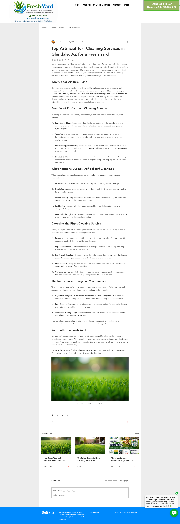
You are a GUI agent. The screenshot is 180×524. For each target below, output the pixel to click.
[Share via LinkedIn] (63, 415)
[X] (46, 512)
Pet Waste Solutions (57, 27)
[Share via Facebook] (52, 415)
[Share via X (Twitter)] (58, 415)
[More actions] (127, 42)
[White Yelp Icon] (53, 512)
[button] (136, 27)
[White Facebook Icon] (49, 512)
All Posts (44, 27)
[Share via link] (68, 415)
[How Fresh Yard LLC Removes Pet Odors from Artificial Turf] (56, 445)
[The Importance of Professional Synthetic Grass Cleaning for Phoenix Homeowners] (124, 445)
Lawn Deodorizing (74, 27)
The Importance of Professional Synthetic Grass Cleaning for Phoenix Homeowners (123, 459)
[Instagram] (43, 512)
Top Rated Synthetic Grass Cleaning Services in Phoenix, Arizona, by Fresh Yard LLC (89, 459)
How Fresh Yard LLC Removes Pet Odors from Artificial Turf (55, 459)
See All (136, 433)
